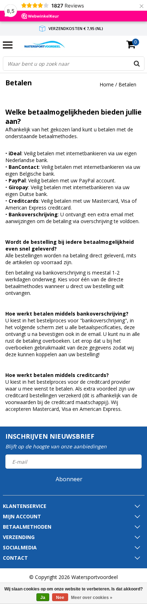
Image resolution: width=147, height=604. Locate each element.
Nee (60, 597)
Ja (42, 597)
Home (107, 84)
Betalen (127, 84)
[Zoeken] (137, 63)
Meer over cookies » (91, 597)
